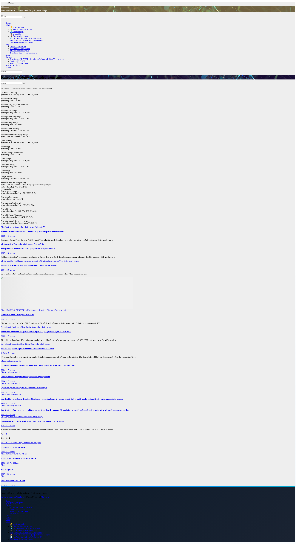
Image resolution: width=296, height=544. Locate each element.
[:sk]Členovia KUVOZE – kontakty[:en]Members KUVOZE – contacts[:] (37, 59)
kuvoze (12, 236)
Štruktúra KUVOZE (17, 61)
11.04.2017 (5, 353)
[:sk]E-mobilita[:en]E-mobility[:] (25, 531)
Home (8, 501)
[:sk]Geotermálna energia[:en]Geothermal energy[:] (31, 535)
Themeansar (46, 497)
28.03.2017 (5, 403)
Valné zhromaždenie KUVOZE (13, 481)
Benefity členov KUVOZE (20, 63)
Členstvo (9, 57)
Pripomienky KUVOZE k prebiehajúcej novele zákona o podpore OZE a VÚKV (32, 421)
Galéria (8, 516)
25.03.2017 (5, 415)
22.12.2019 (5, 485)
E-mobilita (17, 34)
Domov (8, 23)
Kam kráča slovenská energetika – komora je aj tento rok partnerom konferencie (32, 232)
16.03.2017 (5, 426)
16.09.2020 (5, 474)
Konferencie (9, 227)
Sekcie (8, 25)
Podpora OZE (40, 227)
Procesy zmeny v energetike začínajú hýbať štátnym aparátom (25, 377)
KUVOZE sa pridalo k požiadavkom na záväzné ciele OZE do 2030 (27, 349)
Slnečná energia (19, 27)
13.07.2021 (5, 463)
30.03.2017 (5, 392)
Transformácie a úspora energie (21, 42)
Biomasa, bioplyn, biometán (23, 29)
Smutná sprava (7, 470)
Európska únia (6, 327)
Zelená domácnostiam (18, 47)
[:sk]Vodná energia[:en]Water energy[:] (27, 528)
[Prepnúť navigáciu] (2, 15)
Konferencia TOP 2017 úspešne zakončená (17, 315)
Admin (12, 452)
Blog (7, 45)
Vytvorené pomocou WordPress (13, 497)
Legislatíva (9, 244)
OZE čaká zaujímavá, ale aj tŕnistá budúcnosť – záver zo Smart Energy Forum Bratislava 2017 (38, 365)
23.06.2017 (5, 336)
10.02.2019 (5, 236)
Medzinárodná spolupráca (19, 51)
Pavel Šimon (14, 463)
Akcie (8, 55)
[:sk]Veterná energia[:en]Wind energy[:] (27, 38)
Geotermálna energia (20, 36)
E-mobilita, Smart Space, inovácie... (18, 261)
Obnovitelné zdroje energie (20, 49)
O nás (8, 520)
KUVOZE (5, 7)
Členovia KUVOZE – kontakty (21, 507)
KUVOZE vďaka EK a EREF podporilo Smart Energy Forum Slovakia (29, 265)
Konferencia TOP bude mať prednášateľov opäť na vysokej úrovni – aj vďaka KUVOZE (36, 332)
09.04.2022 (5, 452)
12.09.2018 (5, 253)
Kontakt (8, 67)
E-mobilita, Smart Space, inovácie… (23, 53)
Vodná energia (18, 32)
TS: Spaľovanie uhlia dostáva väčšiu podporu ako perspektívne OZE (28, 249)
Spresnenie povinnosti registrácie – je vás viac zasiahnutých (24, 388)
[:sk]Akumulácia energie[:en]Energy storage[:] (27, 40)
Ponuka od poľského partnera (13, 447)
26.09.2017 (5, 319)
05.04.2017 (5, 381)
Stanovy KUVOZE (17, 513)
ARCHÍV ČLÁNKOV (14, 65)
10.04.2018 (5, 270)
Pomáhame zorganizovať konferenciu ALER (18, 458)
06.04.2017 (5, 370)
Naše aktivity (42, 310)
